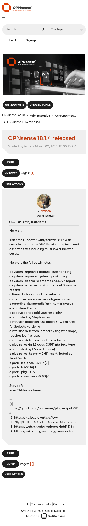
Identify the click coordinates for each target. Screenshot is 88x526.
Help (26, 504)
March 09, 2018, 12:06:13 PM (27, 222)
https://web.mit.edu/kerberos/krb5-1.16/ (44, 427)
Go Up (11, 464)
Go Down (11, 173)
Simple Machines (55, 510)
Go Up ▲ (59, 504)
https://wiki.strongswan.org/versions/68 (44, 431)
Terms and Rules (41, 504)
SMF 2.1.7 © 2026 (32, 510)
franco (46, 211)
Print (10, 162)
